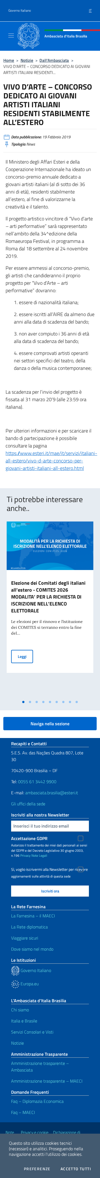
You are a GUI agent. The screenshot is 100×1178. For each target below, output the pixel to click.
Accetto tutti (76, 1169)
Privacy (25, 855)
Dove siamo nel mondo (32, 949)
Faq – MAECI (23, 1112)
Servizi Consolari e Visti (32, 1032)
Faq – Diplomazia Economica (37, 1101)
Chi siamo (20, 1009)
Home (8, 60)
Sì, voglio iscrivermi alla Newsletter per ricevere (49, 869)
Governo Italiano (19, 10)
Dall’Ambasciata (54, 60)
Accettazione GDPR (29, 838)
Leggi (25, 656)
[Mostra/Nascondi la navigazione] (11, 35)
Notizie (27, 60)
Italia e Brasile (24, 1020)
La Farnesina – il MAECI (33, 915)
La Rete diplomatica (29, 926)
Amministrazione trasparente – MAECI (46, 1081)
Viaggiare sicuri (24, 938)
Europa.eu (29, 983)
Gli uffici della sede (28, 803)
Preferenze (37, 1169)
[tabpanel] (50, 609)
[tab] (23, 702)
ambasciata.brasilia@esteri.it (51, 792)
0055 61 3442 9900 (36, 781)
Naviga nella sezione (50, 723)
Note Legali (39, 855)
